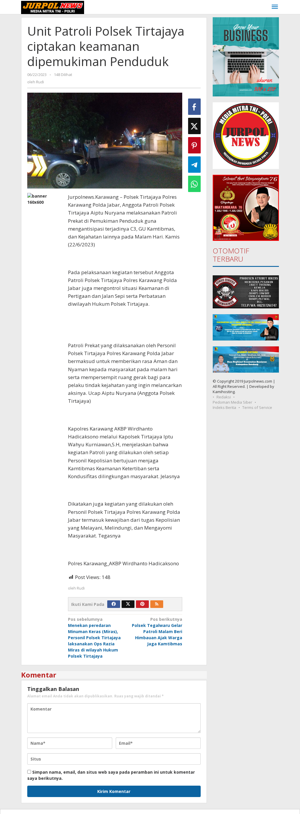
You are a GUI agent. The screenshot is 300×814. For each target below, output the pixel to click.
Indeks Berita (224, 407)
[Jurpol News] (52, 7)
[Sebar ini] (194, 106)
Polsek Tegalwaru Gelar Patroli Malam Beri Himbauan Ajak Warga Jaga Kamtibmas (157, 631)
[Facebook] (113, 604)
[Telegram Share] (194, 164)
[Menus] (275, 7)
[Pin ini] (194, 145)
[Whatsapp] (194, 184)
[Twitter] (128, 604)
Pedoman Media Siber (232, 402)
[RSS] (156, 604)
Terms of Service (257, 407)
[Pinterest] (142, 604)
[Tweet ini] (194, 126)
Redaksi (224, 397)
